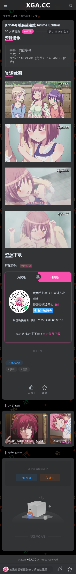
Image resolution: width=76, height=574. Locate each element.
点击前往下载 (51, 334)
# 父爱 (24, 369)
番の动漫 (25, 15)
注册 (51, 478)
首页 (7, 15)
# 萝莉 (11, 369)
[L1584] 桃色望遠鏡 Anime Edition (32, 25)
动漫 (15, 15)
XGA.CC (31, 559)
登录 (28, 478)
